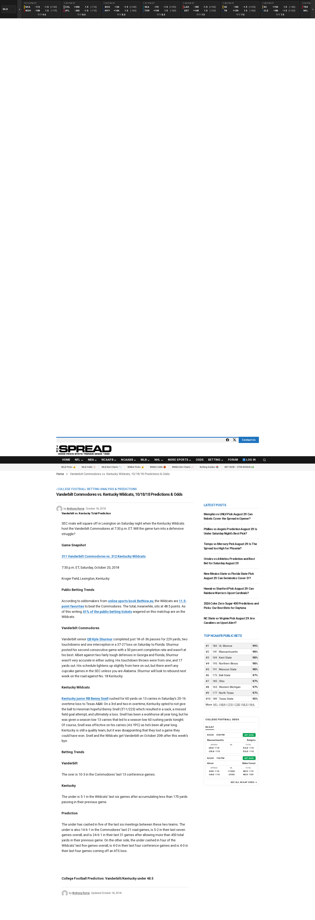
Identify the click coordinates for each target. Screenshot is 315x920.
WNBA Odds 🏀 (158, 467)
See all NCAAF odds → (244, 782)
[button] (264, 460)
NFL (215, 704)
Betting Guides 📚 (209, 467)
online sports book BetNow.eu (130, 601)
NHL (252, 704)
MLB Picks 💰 (68, 467)
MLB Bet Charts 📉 (112, 467)
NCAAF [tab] (209, 727)
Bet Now (249, 735)
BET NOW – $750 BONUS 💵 (239, 467)
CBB (237, 704)
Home (60, 474)
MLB (245, 704)
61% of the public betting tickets (107, 612)
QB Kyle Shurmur (100, 639)
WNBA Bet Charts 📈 (183, 467)
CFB (230, 704)
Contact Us (249, 439)
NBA (223, 704)
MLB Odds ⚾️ (89, 467)
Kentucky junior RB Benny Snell (85, 698)
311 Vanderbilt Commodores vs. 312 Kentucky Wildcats (104, 556)
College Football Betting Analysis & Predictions (97, 489)
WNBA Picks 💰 (135, 467)
